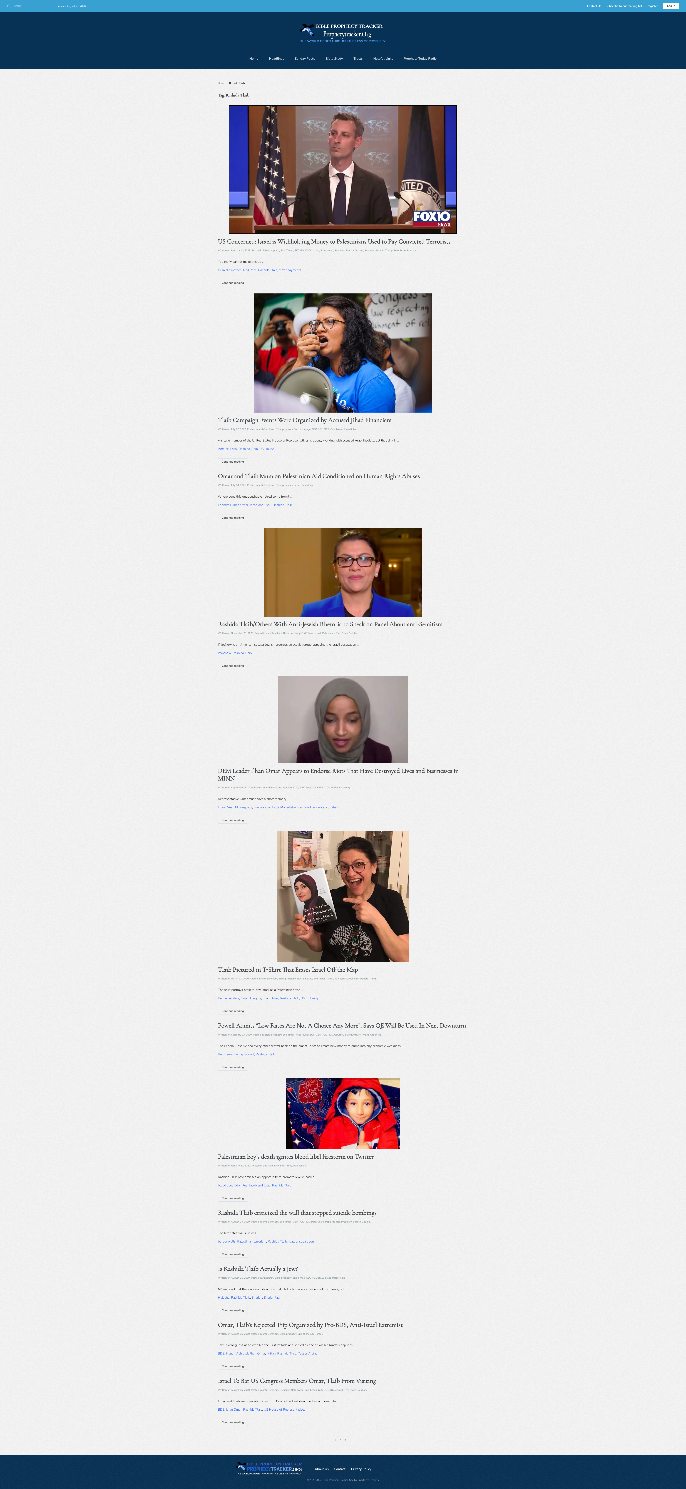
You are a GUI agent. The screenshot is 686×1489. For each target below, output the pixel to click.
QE (379, 1034)
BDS (221, 1353)
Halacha (223, 1297)
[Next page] (350, 1440)
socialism (332, 807)
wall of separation (301, 1241)
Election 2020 (290, 787)
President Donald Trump (378, 250)
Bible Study (334, 58)
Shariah (257, 1297)
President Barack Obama (348, 250)
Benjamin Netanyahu (292, 1390)
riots (321, 807)
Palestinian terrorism (251, 1241)
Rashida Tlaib (267, 270)
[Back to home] (343, 32)
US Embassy (310, 998)
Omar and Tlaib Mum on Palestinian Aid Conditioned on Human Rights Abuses (319, 476)
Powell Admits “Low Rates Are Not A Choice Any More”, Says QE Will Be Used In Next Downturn (342, 1025)
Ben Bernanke (228, 1054)
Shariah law (272, 1297)
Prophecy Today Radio (420, 58)
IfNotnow (224, 653)
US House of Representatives (284, 1409)
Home (253, 58)
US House (266, 449)
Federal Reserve (305, 1034)
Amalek (223, 449)
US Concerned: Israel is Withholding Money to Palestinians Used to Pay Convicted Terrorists (334, 241)
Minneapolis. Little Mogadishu (275, 807)
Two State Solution (405, 250)
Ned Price (250, 270)
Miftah (271, 1353)
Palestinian (326, 250)
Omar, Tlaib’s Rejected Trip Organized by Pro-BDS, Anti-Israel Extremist (310, 1325)
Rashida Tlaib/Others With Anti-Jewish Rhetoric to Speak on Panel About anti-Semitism (330, 624)
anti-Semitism (266, 429)
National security (340, 787)
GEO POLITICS (303, 250)
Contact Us (594, 6)
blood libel (225, 1185)
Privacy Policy (361, 1469)
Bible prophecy (271, 250)
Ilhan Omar (240, 505)
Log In (671, 6)
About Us (322, 1469)
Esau (233, 449)
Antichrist (267, 1278)
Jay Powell (246, 1054)
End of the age (302, 429)
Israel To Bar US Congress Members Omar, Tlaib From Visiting (297, 1381)
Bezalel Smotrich (230, 270)
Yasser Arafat (307, 1353)
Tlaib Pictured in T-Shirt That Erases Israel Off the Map (288, 969)
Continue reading (233, 283)
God (332, 429)
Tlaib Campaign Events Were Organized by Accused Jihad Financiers (304, 420)
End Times (287, 250)
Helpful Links (383, 58)
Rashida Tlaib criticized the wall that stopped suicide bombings (297, 1212)
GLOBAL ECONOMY (345, 1034)
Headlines (276, 58)
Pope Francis (332, 1221)
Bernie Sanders (228, 998)
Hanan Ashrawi (237, 1353)
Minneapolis (243, 807)
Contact (340, 1469)
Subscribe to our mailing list (624, 6)
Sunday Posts (305, 58)
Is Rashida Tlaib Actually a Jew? (258, 1269)
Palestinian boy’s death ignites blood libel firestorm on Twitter (296, 1156)
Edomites (224, 505)
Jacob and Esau (260, 505)
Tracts (358, 58)
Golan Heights (251, 998)
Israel (316, 250)
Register (652, 6)
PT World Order (367, 1034)
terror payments (290, 270)
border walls (227, 1241)
